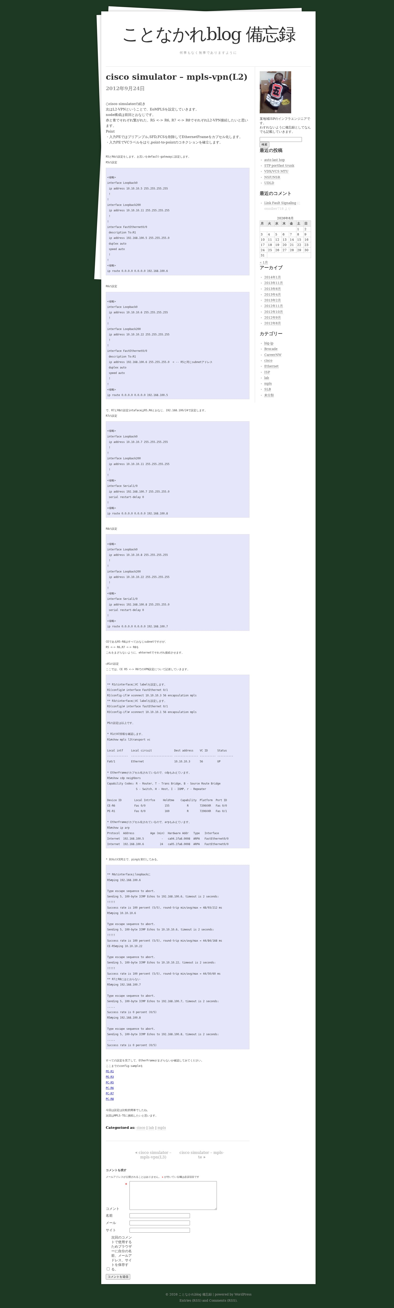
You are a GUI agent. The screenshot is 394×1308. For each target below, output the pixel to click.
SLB (267, 389)
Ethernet (271, 366)
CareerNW (272, 355)
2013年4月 (272, 294)
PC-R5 (110, 1082)
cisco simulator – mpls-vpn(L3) (155, 1154)
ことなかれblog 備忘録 (208, 34)
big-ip (268, 343)
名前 (109, 1215)
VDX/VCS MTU (276, 171)
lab (151, 1128)
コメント (116, 1208)
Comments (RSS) (222, 1300)
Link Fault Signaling (280, 203)
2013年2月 (272, 300)
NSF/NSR (272, 177)
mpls (162, 1128)
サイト (111, 1230)
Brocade (270, 349)
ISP (267, 372)
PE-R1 (110, 1071)
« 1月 (264, 262)
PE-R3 (110, 1076)
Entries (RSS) (190, 1300)
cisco (141, 1128)
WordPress (242, 1294)
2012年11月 (273, 306)
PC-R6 (110, 1088)
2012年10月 (273, 312)
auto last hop (274, 160)
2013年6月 (272, 289)
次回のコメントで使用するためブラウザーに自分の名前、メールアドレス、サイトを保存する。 (121, 1253)
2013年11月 (273, 283)
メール (111, 1223)
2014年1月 (272, 277)
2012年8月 (272, 323)
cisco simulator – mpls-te (201, 1154)
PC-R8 (110, 1099)
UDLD (269, 183)
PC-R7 (110, 1093)
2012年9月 (272, 317)
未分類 (269, 395)
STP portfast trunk (279, 165)
